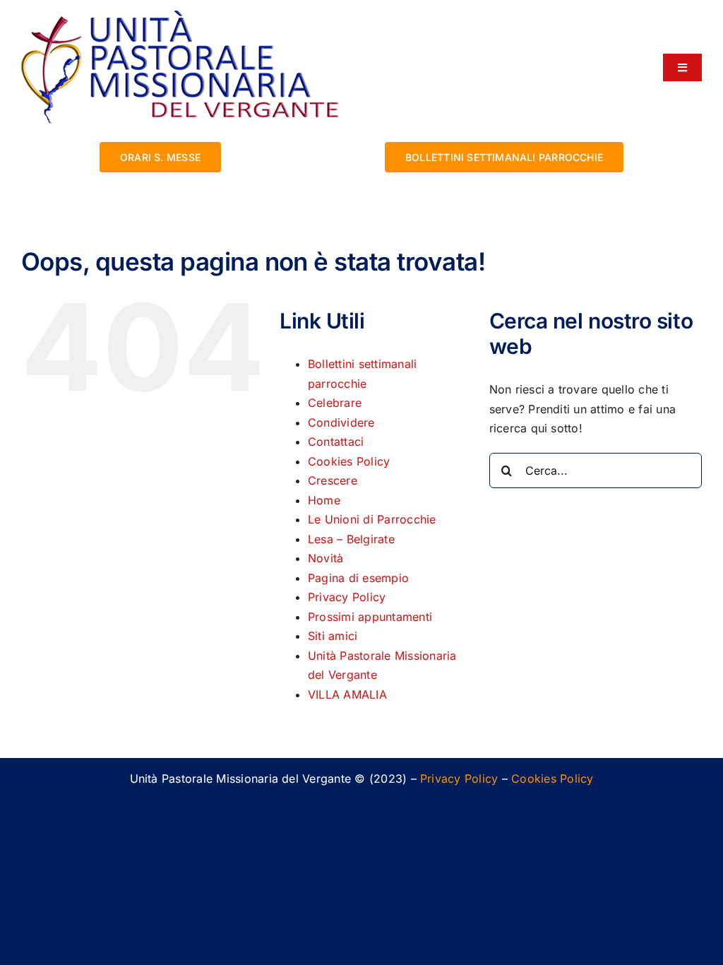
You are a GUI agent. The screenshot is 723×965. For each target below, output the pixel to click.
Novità (325, 558)
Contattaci (336, 441)
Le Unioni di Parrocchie (372, 519)
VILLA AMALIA (347, 694)
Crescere (332, 480)
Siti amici (332, 636)
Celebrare (335, 403)
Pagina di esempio (358, 578)
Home (324, 500)
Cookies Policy (349, 461)
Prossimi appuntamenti (370, 617)
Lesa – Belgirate (351, 539)
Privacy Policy (347, 597)
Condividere (341, 422)
